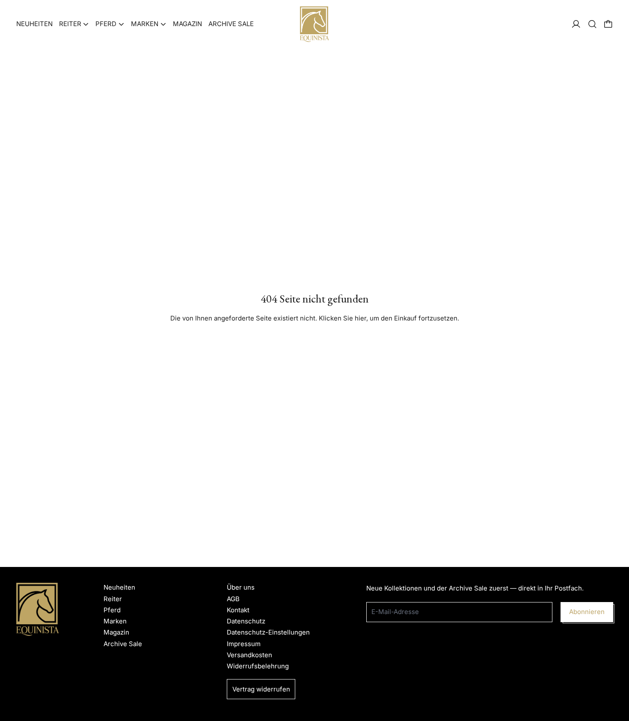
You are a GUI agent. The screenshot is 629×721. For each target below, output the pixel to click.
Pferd (112, 610)
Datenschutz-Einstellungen (268, 632)
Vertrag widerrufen (261, 689)
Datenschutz (246, 621)
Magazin (187, 24)
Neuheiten (34, 24)
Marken (115, 621)
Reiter (113, 599)
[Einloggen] (576, 24)
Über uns (241, 587)
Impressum (244, 644)
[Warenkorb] (608, 24)
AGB (233, 599)
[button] (592, 24)
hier (360, 318)
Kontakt (238, 610)
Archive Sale (231, 24)
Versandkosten (249, 655)
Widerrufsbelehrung (258, 666)
